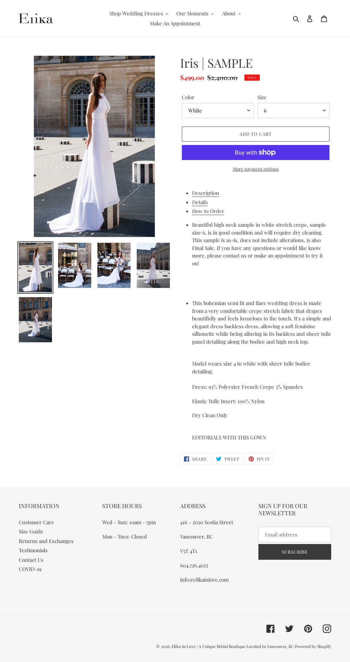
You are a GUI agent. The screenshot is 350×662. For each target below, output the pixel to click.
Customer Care (36, 522)
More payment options (256, 169)
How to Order (208, 211)
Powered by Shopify (313, 646)
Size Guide (31, 531)
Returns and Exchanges (46, 541)
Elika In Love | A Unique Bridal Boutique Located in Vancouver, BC (233, 646)
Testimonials (33, 550)
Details (200, 202)
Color (188, 97)
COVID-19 (30, 569)
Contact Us (31, 559)
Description (205, 192)
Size (262, 97)
